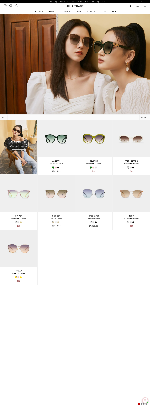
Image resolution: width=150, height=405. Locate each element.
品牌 (104, 11)
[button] (144, 404)
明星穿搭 (78, 11)
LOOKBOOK (91, 11)
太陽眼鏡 (65, 11)
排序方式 (144, 117)
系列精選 (38, 11)
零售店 (114, 11)
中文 (131, 6)
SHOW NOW (19, 151)
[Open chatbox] (145, 400)
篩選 (3, 117)
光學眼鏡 (52, 11)
